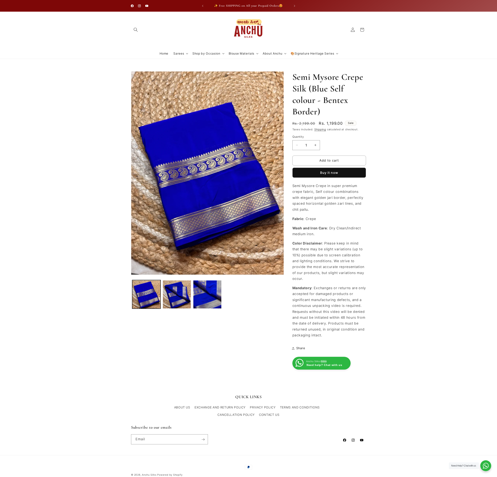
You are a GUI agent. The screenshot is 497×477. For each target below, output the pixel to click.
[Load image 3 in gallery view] (207, 294)
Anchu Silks (149, 474)
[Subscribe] (203, 439)
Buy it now (329, 173)
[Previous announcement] (202, 6)
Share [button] (300, 348)
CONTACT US (269, 415)
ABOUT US (182, 407)
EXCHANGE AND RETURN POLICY (220, 407)
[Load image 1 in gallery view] (146, 294)
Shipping (320, 129)
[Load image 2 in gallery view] (177, 294)
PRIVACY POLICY (262, 407)
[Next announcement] (294, 6)
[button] (135, 29)
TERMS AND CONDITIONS (300, 407)
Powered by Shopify (169, 474)
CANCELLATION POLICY (236, 415)
